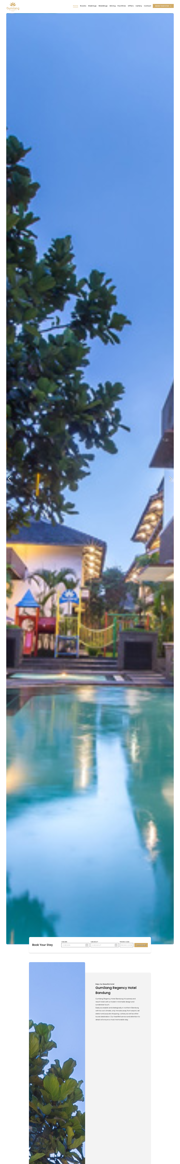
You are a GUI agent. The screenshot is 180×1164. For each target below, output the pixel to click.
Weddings (103, 6)
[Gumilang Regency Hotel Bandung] (13, 7)
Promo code (124, 941)
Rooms (83, 6)
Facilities (122, 6)
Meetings (92, 6)
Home (75, 6)
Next (170, 479)
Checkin (64, 941)
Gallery (139, 6)
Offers (131, 6)
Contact (147, 6)
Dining (113, 6)
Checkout (94, 941)
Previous (10, 479)
